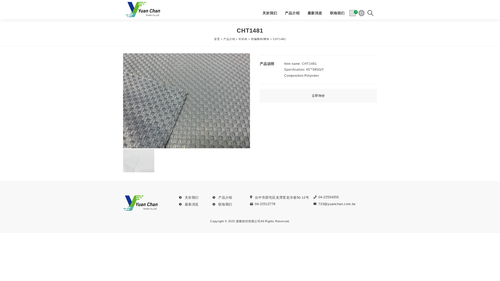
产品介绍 (292, 13)
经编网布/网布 (260, 39)
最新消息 (315, 13)
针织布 (243, 39)
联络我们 (337, 13)
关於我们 (269, 13)
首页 (217, 39)
